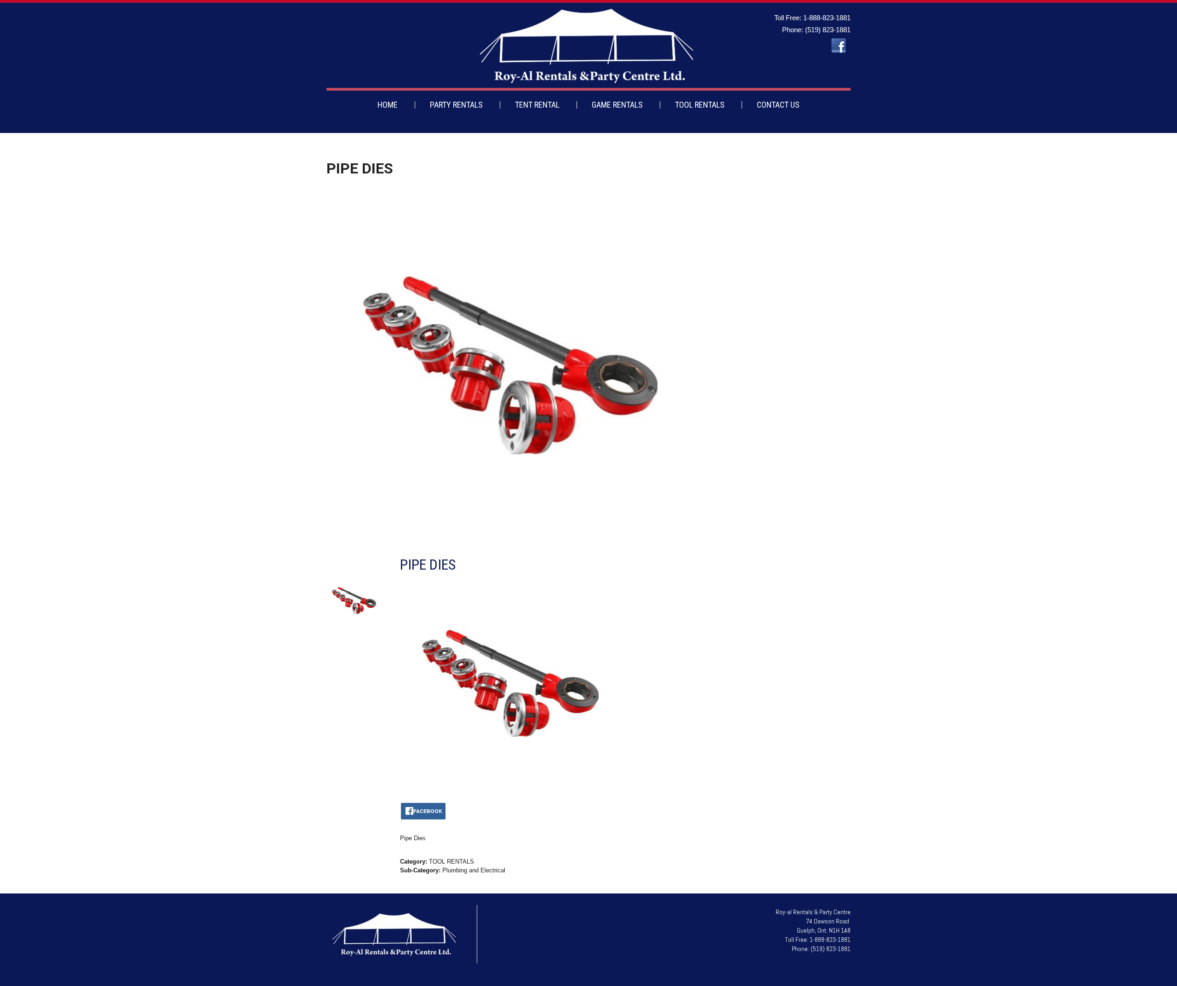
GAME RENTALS (617, 105)
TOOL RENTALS (700, 105)
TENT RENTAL (537, 105)
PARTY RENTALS (456, 105)
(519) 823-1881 (828, 30)
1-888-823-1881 (827, 18)
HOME (387, 105)
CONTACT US (778, 105)
